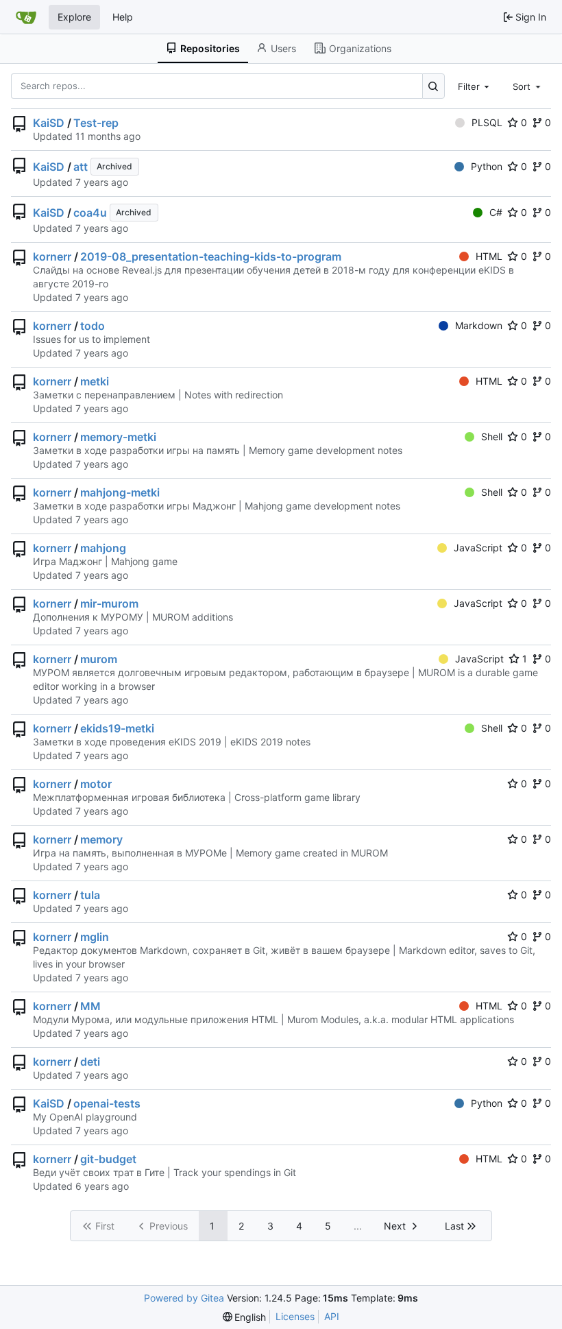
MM (90, 1006)
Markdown (478, 325)
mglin (94, 937)
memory (101, 839)
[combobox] (475, 85)
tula (90, 895)
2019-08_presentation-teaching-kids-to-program (210, 256)
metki (94, 381)
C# (495, 212)
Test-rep (96, 123)
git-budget (108, 1159)
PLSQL (487, 122)
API (331, 1316)
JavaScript (478, 547)
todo (92, 326)
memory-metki (118, 437)
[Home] (26, 17)
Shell (491, 436)
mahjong (103, 548)
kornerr (52, 256)
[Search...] (433, 86)
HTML (489, 256)
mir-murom (109, 603)
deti (90, 1061)
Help (122, 17)
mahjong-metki (120, 492)
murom (98, 659)
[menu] (245, 1317)
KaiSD (48, 123)
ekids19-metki (117, 728)
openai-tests (106, 1103)
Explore (74, 17)
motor (96, 784)
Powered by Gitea (184, 1298)
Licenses (295, 1316)
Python (486, 166)
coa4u (90, 212)
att (80, 166)
